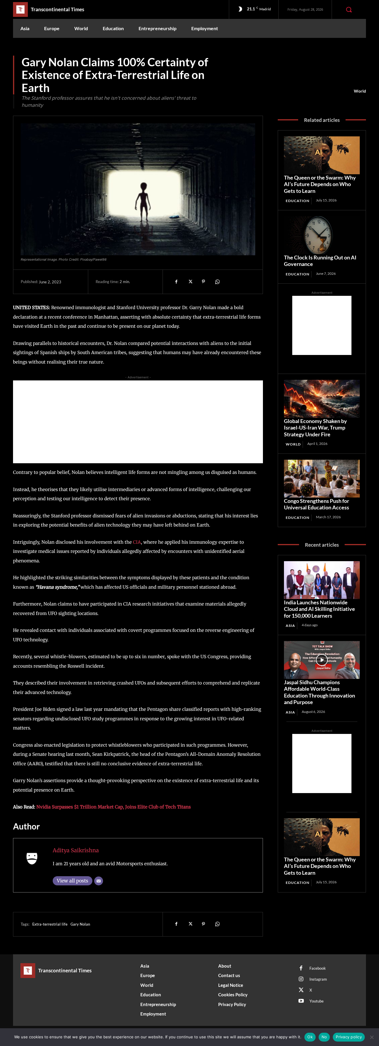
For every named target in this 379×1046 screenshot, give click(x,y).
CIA (137, 542)
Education (297, 200)
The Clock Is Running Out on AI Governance (320, 260)
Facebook (317, 968)
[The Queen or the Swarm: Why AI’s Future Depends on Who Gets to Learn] (322, 155)
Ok (310, 1036)
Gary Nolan (80, 924)
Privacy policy (349, 1036)
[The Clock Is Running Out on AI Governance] (322, 235)
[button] (348, 9)
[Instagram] (301, 979)
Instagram (318, 979)
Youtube (316, 1001)
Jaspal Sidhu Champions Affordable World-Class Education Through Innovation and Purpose (319, 692)
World (360, 90)
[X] (190, 282)
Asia (290, 625)
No (324, 1036)
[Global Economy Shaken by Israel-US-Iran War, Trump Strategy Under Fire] (322, 399)
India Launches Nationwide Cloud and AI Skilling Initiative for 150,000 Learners (319, 609)
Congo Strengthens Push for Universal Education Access (316, 504)
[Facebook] (176, 282)
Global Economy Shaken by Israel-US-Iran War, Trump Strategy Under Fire (315, 428)
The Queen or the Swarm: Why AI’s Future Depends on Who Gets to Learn (320, 184)
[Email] (98, 880)
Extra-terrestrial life (50, 924)
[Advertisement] (138, 421)
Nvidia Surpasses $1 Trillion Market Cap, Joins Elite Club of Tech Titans (113, 807)
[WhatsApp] (217, 282)
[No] (372, 1037)
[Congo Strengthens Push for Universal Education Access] (322, 479)
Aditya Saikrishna (76, 850)
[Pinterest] (203, 282)
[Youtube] (301, 1001)
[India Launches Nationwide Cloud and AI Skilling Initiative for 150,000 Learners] (322, 580)
